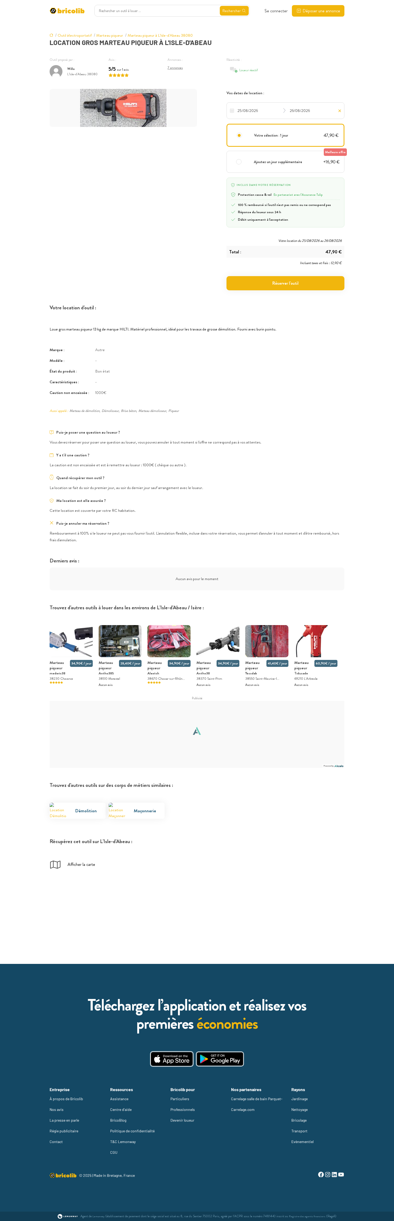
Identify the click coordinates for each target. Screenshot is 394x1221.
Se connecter (276, 11)
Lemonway (98, 1216)
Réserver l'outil (285, 283)
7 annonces (175, 67)
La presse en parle (64, 1120)
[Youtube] (341, 1175)
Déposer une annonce (321, 11)
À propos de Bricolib (66, 1098)
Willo (71, 68)
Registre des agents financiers (307, 1216)
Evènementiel (302, 1141)
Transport (299, 1131)
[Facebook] (321, 1175)
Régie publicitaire (64, 1131)
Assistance (119, 1098)
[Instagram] (327, 1175)
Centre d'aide (121, 1109)
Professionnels (182, 1109)
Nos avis (57, 1109)
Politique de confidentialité (132, 1131)
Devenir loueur (182, 1120)
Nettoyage (299, 1109)
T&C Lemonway (123, 1141)
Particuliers (179, 1098)
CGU (113, 1152)
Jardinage (299, 1098)
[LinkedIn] (334, 1175)
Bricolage (299, 1120)
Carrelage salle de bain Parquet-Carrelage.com (257, 1104)
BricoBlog (118, 1120)
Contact (56, 1141)
